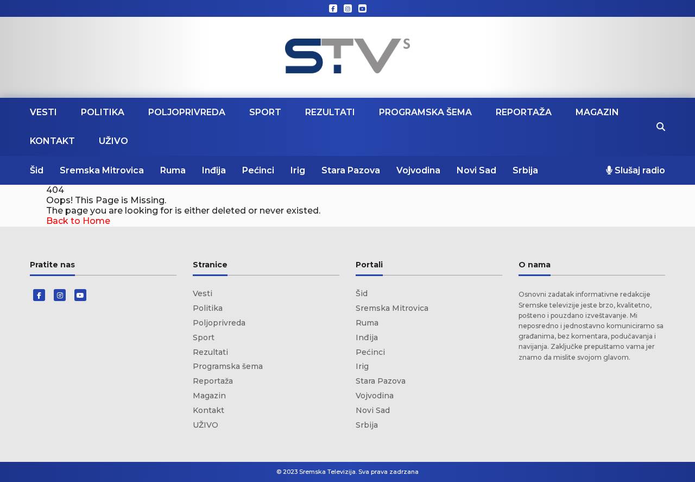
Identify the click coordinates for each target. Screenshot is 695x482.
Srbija (525, 170)
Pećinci (258, 170)
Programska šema (425, 112)
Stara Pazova (350, 170)
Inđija (214, 170)
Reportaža (524, 112)
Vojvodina (418, 170)
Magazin (597, 112)
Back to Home (78, 221)
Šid (36, 170)
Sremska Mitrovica (102, 170)
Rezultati (330, 112)
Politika (102, 112)
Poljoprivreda (186, 112)
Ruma (173, 170)
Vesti (43, 112)
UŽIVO (113, 141)
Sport (265, 112)
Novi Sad (476, 170)
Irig (297, 170)
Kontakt (52, 141)
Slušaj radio (638, 170)
